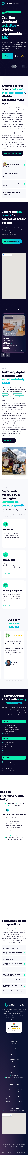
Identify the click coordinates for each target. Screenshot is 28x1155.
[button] (25, 3)
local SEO (23, 928)
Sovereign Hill (5, 393)
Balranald (24, 1143)
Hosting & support (12, 590)
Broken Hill (14, 1144)
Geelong (11, 1146)
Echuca (15, 1146)
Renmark (5, 1144)
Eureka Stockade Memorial (13, 396)
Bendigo (23, 1144)
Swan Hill (9, 1144)
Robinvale (15, 1143)
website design (14, 928)
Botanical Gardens (19, 395)
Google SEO (9, 560)
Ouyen (19, 1143)
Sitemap (24, 1152)
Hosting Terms (18, 1152)
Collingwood (20, 1146)
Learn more (6, 542)
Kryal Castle (5, 395)
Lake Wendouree (17, 393)
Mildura (11, 1143)
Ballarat (19, 1144)
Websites (8, 529)
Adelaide (7, 1146)
